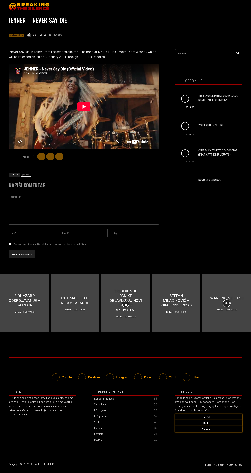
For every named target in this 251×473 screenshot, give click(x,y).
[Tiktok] (163, 377)
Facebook (94, 377)
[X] (50, 156)
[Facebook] (222, 7)
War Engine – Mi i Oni (210, 125)
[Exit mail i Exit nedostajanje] (75, 303)
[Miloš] (30, 35)
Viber (196, 377)
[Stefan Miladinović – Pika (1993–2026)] (176, 303)
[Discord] (138, 377)
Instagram (122, 377)
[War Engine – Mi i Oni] (185, 126)
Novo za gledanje (209, 179)
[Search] (238, 53)
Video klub (16, 35)
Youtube (67, 377)
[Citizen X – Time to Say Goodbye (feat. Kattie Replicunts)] (185, 153)
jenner (25, 174)
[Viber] (59, 156)
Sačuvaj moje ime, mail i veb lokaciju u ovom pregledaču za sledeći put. (50, 244)
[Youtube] (239, 7)
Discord (148, 377)
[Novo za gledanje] (185, 180)
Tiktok (173, 377)
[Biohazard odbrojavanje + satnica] (24, 303)
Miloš (43, 35)
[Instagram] (231, 7)
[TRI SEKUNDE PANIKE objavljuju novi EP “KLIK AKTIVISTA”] (185, 99)
